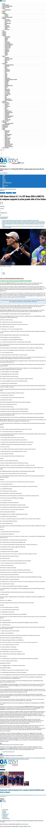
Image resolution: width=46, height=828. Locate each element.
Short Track (7, 103)
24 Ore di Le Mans (9, 58)
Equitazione (7, 71)
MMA (6, 77)
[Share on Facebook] (24, 268)
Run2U (6, 136)
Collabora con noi (5, 814)
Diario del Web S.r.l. (25, 824)
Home (3, 3)
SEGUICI (2, 756)
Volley (6, 55)
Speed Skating (8, 117)
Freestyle (7, 114)
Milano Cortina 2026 (9, 123)
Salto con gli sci (8, 111)
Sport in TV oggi (5, 7)
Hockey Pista (7, 46)
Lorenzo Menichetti (4, 217)
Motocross (7, 60)
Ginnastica (4, 13)
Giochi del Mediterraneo (7, 6)
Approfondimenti (5, 124)
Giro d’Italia (7, 19)
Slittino (6, 107)
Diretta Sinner (39, 757)
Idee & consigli (5, 147)
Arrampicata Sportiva (9, 64)
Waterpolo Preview (9, 144)
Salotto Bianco (8, 138)
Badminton (7, 66)
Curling (6, 118)
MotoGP (4, 33)
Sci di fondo (7, 106)
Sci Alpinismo (8, 119)
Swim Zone (7, 140)
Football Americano (9, 44)
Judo (6, 73)
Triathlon (6, 95)
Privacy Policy (4, 815)
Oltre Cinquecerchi (8, 100)
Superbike (7, 57)
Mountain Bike (8, 23)
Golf (6, 72)
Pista (6, 22)
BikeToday (7, 132)
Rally (6, 61)
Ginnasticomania (8, 134)
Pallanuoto (7, 51)
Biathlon (6, 105)
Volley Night (7, 142)
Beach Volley (7, 36)
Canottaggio (7, 69)
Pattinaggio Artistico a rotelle (11, 79)
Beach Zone (7, 130)
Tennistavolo (7, 90)
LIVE (3, 30)
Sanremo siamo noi (9, 146)
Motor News (7, 135)
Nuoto (3, 12)
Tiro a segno (7, 92)
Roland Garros (8, 9)
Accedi (3, 128)
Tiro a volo (7, 91)
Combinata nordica (9, 112)
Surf (6, 88)
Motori (3, 56)
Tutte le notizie (5, 120)
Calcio (6, 40)
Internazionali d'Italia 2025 (8, 759)
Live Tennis (26, 759)
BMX (6, 24)
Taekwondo (7, 89)
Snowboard (7, 113)
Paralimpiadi (7, 78)
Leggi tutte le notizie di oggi (8, 751)
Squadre (4, 35)
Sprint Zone (7, 139)
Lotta (6, 75)
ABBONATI (5, 173)
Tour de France (8, 20)
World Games (5, 125)
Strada (6, 28)
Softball (6, 53)
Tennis (3, 8)
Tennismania (7, 141)
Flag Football (7, 42)
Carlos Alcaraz (18, 757)
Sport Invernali (5, 102)
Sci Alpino (4, 101)
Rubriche (6, 81)
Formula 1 (4, 31)
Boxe (6, 67)
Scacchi (6, 83)
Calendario (7, 25)
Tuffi (6, 96)
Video (3, 129)
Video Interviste (8, 145)
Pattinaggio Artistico (9, 116)
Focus (6, 133)
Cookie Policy (4, 817)
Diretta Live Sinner (25, 757)
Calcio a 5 (7, 41)
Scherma (6, 84)
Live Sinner (21, 759)
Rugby (6, 52)
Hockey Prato (7, 47)
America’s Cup (8, 98)
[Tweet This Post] (24, 269)
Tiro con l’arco (8, 94)
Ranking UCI (7, 27)
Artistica (6, 14)
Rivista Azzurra (5, 4)
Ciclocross (7, 29)
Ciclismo (4, 18)
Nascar (6, 62)
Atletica (4, 11)
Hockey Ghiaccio (8, 45)
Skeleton (7, 110)
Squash (6, 86)
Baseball (6, 38)
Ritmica (6, 16)
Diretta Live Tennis (33, 757)
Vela (6, 97)
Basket (6, 39)
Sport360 (4, 63)
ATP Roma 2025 (11, 757)
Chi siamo (4, 811)
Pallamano (7, 50)
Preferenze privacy (5, 818)
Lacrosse (7, 49)
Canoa (6, 68)
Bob (5, 108)
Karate (6, 74)
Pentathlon (7, 80)
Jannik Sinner (16, 759)
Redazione (4, 812)
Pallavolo (4, 34)
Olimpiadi (4, 122)
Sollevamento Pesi (9, 85)
